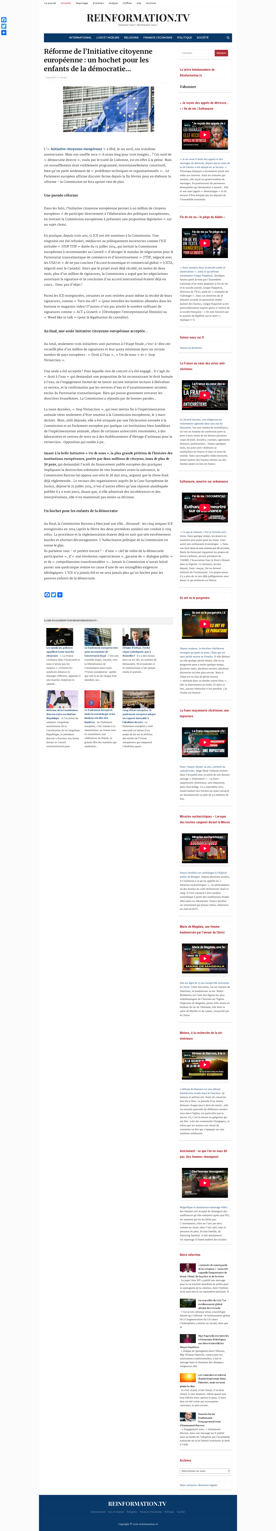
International (80, 37)
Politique (184, 37)
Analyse (113, 3)
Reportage (82, 3)
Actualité (66, 3)
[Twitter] (4, 26)
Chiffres (127, 3)
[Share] (4, 32)
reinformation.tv (138, 17)
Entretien (98, 3)
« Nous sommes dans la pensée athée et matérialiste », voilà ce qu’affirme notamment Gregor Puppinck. (202, 271)
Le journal (50, 3)
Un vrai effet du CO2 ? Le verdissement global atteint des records (212, 1304)
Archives (151, 3)
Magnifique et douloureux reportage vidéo (203, 1207)
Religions (131, 37)
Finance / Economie (157, 37)
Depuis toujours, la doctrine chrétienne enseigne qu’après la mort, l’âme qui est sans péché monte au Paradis (202, 652)
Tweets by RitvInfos (191, 348)
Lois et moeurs (107, 37)
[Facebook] (4, 20)
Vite (139, 3)
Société (203, 37)
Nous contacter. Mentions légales (198, 1485)
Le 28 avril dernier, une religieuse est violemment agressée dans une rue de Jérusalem (201, 423)
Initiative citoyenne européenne (76, 149)
